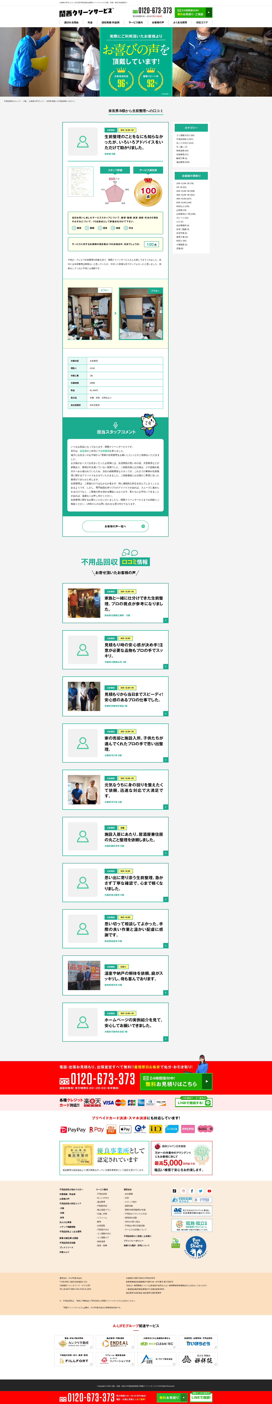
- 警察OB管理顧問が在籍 (135, 1209)
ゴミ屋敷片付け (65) (185, 135)
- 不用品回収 (101, 1193)
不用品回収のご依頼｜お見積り (138, 1236)
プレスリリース (66, 1247)
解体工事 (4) (181, 158)
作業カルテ (64, 1252)
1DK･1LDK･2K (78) (185, 183)
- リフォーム (101, 1217)
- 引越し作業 (101, 1213)
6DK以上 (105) (182, 206)
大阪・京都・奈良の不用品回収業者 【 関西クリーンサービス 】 (135, 1386)
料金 (90, 22)
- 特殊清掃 (100, 1241)
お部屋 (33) (181, 210)
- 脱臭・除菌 (101, 1245)
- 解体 (98, 1221)
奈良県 (83, 450)
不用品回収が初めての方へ (71, 1189)
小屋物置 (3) (181, 244)
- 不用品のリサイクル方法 (135, 1213)
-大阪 (62, 1208)
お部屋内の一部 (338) (186, 213)
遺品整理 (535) (183, 162)
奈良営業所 (95, 405)
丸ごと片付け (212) (185, 142)
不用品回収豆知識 (67, 1242)
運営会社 (128, 1189)
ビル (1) (179, 221)
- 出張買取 (100, 1225)
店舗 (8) (179, 248)
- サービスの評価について (135, 1229)
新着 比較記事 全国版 (69, 1238)
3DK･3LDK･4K (127, 130)
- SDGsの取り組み (132, 1221)
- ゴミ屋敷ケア (102, 1237)
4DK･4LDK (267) (183, 198)
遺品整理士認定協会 (72, 1169)
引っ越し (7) (181, 146)
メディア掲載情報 (67, 1226)
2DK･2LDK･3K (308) (185, 190)
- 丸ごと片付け (102, 1197)
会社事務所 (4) (182, 225)
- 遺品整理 (100, 1201)
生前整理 (111, 130)
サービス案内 (136, 22)
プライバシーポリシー (134, 1240)
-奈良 (62, 1217)
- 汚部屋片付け (102, 1229)
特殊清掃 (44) (182, 150)
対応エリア (202, 22)
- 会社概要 (128, 1193)
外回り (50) (181, 240)
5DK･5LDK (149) (183, 202)
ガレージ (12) (182, 217)
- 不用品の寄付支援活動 (134, 1225)
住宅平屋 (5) (181, 233)
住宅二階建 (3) (182, 229)
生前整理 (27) (182, 154)
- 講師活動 (128, 1205)
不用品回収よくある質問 (70, 1231)
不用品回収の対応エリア (70, 1203)
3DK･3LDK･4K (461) (185, 194)
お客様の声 (158, 22)
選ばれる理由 (71, 22)
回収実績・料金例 (110, 22)
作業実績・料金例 (67, 1194)
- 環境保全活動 (130, 1217)
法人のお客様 (65, 1222)
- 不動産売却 (101, 1205)
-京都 (62, 1212)
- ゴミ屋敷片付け (103, 1233)
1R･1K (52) (181, 187)
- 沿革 (126, 1197)
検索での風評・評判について (137, 1245)
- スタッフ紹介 (130, 1201)
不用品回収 (181, 139)
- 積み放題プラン (103, 1209)
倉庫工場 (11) (182, 236)
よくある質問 (180, 22)
